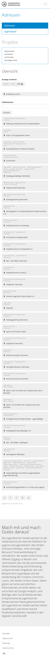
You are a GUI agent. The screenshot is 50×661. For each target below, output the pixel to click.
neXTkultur (8, 54)
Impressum (7, 638)
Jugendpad (10, 31)
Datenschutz (8, 648)
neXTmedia (8, 57)
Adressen (9, 25)
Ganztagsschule (10, 60)
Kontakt (6, 633)
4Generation (9, 51)
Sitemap (6, 643)
